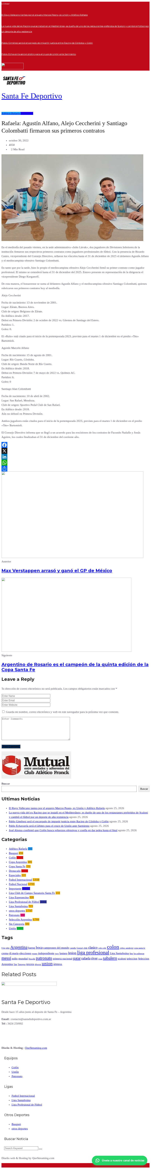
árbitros (57, 964)
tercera (30, 964)
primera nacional (62, 958)
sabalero (110, 958)
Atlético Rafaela (11, 113)
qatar (77, 958)
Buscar (5, 783)
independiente (46, 953)
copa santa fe (139, 948)
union (47, 963)
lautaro (63, 953)
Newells (32, 959)
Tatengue (22, 964)
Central (80, 948)
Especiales (15, 875)
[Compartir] (75, 468)
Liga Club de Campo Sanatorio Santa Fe (32, 893)
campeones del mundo (56, 947)
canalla (73, 948)
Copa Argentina (18, 862)
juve (57, 954)
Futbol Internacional (20, 879)
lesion (72, 953)
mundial (23, 958)
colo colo (102, 948)
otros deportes (17, 910)
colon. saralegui (126, 948)
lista (131, 954)
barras (31, 947)
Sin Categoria (16, 923)
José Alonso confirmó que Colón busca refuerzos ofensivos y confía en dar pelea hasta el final (63, 830)
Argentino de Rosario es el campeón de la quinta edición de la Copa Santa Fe (75, 667)
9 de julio (5, 948)
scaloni (122, 958)
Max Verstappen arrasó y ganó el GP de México (56, 570)
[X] (75, 451)
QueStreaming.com (36, 1047)
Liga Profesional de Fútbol (24, 901)
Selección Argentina (20, 919)
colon (113, 947)
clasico (93, 947)
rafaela (85, 958)
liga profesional (93, 952)
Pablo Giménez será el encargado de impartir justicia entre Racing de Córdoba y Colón (47, 42)
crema (4, 953)
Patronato (14, 915)
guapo (34, 954)
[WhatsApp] (75, 463)
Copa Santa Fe (17, 866)
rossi (100, 959)
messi (6, 958)
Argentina (18, 947)
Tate (15, 964)
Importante (27, 113)
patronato (44, 958)
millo (15, 958)
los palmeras (139, 954)
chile (85, 948)
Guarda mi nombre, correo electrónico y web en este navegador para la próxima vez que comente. (62, 711)
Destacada (15, 870)
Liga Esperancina (19, 897)
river (94, 958)
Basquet (13, 853)
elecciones (25, 953)
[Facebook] (75, 445)
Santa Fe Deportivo (31, 96)
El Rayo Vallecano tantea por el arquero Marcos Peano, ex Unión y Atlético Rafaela (44, 14)
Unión (12, 928)
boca (39, 947)
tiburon (38, 964)
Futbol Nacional (18, 884)
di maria (14, 953)
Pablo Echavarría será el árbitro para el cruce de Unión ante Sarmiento (38, 54)
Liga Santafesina (18, 906)
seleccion (132, 958)
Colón (12, 857)
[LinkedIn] (75, 457)
